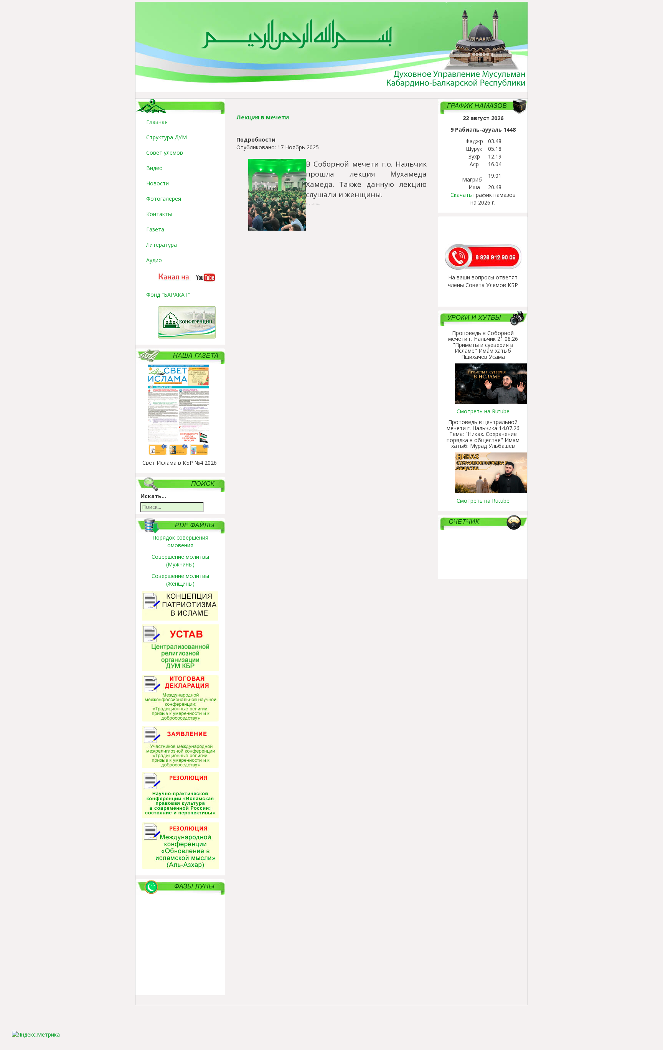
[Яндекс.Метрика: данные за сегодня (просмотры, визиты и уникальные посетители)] (36, 1034)
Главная (157, 121)
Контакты (159, 214)
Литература (161, 244)
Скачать (461, 194)
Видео (154, 168)
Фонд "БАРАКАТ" (168, 294)
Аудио (154, 260)
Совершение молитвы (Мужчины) (180, 560)
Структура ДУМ (166, 137)
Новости (157, 183)
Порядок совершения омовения (180, 541)
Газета (155, 229)
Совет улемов (164, 152)
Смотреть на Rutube (483, 411)
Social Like (313, 204)
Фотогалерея (163, 198)
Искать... (153, 496)
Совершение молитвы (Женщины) (180, 579)
